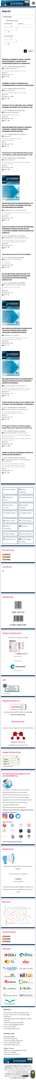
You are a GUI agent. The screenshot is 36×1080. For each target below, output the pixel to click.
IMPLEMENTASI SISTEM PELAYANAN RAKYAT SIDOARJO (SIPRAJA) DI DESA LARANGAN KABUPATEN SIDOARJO (17, 381)
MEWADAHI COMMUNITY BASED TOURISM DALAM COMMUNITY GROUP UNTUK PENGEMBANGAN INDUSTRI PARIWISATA (16, 61)
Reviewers (24, 526)
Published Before (8, 36)
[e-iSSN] (18, 618)
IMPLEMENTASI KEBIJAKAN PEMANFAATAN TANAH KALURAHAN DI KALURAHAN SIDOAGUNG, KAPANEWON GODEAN (17, 330)
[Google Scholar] (18, 760)
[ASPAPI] (18, 784)
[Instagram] (4, 816)
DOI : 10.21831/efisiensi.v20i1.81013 (14, 236)
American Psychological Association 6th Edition (18, 728)
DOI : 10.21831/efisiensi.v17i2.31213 (14, 110)
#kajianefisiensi (17, 841)
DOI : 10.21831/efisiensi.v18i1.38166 (14, 283)
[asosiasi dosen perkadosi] (14, 836)
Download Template (23, 506)
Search (30, 51)
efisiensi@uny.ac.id (14, 1029)
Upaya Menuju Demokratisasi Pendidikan (16, 254)
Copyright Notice (26, 497)
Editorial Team (10, 534)
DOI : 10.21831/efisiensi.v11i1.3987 (14, 257)
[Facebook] (11, 816)
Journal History (26, 534)
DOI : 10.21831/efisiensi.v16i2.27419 (14, 66)
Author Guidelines (22, 491)
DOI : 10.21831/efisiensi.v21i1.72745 (14, 88)
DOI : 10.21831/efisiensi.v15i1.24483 (14, 431)
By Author (20, 23)
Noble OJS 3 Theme (19, 1078)
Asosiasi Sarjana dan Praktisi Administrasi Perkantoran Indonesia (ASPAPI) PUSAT (16, 802)
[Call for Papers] (30, 831)
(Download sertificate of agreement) (14, 807)
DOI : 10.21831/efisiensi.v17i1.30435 (15, 134)
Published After (8, 23)
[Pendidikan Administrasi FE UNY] (5, 825)
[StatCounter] (18, 666)
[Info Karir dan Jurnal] (22, 831)
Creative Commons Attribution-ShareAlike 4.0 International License (17, 1074)
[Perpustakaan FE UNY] (22, 836)
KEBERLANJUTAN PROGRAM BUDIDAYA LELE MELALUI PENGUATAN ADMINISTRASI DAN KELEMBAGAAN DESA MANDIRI (17, 205)
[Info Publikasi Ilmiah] (5, 836)
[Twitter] (17, 816)
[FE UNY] (30, 836)
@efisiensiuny (23, 889)
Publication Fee (10, 539)
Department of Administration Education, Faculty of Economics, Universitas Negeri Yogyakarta (15, 797)
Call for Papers (10, 489)
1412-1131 (20, 612)
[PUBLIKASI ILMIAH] (30, 825)
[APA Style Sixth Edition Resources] (18, 737)
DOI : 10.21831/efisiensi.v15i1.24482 (14, 158)
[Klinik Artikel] (5, 831)
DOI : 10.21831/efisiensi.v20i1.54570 (15, 458)
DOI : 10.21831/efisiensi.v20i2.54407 (15, 407)
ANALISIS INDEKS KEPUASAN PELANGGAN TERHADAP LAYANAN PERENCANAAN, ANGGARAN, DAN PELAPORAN (16, 129)
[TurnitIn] (18, 707)
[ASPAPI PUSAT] (14, 825)
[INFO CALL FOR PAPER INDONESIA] (22, 825)
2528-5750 (21, 625)
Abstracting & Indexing (25, 540)
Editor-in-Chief (10, 521)
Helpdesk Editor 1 (10, 513)
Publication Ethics (8, 498)
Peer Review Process (8, 506)
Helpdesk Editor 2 (25, 514)
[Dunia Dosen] (14, 831)
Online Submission (7, 527)
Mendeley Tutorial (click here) (18, 745)
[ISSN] (18, 605)
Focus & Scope (26, 521)
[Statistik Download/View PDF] (18, 687)
